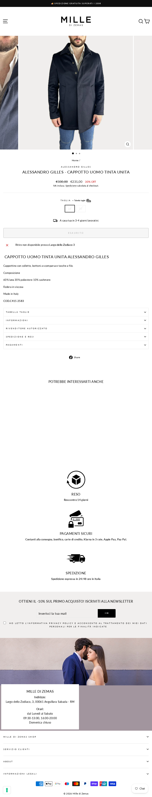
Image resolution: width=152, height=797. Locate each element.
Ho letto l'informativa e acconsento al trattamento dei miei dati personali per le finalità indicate (78, 624)
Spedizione (71, 185)
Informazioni (17, 320)
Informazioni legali (20, 774)
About (8, 761)
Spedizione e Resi (20, 336)
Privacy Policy (61, 623)
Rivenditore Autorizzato (27, 328)
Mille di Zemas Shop (19, 737)
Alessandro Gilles (76, 167)
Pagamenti (14, 345)
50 (80, 208)
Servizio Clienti (16, 749)
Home (75, 160)
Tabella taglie (18, 312)
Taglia (73, 200)
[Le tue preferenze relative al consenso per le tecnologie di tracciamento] (7, 790)
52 (69, 208)
